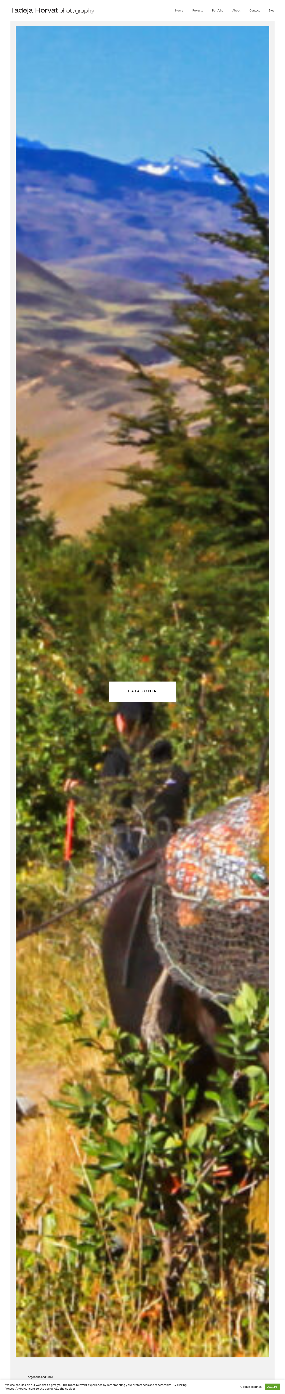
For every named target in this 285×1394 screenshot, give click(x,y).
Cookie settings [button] (251, 1387)
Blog (272, 10)
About (236, 10)
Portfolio (217, 10)
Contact (255, 10)
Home (179, 10)
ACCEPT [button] (272, 1386)
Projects (197, 10)
